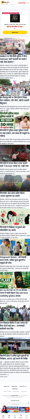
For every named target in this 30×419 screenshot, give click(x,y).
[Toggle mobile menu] (28, 3)
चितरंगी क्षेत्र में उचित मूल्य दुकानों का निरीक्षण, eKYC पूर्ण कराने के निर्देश (14, 357)
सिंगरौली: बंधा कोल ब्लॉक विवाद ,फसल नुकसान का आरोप (12, 194)
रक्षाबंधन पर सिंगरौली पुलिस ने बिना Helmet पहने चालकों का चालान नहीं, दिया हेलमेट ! (13, 59)
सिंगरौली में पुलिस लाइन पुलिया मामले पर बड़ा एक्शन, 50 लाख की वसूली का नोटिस (14, 133)
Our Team (14, 386)
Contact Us (22, 386)
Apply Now (15, 32)
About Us (6, 386)
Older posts (4, 377)
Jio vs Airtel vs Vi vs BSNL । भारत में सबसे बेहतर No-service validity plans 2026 (15, 292)
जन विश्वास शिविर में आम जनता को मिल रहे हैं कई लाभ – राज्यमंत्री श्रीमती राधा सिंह (13, 325)
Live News (23, 3)
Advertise (15, 388)
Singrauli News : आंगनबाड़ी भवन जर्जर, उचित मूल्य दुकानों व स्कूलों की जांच (13, 260)
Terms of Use (24, 391)
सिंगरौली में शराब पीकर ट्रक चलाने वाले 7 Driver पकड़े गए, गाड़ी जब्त (14, 164)
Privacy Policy (16, 391)
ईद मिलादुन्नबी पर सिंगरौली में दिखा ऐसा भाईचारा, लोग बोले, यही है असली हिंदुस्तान (14, 100)
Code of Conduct (7, 391)
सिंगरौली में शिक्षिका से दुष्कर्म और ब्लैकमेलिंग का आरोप (12, 229)
